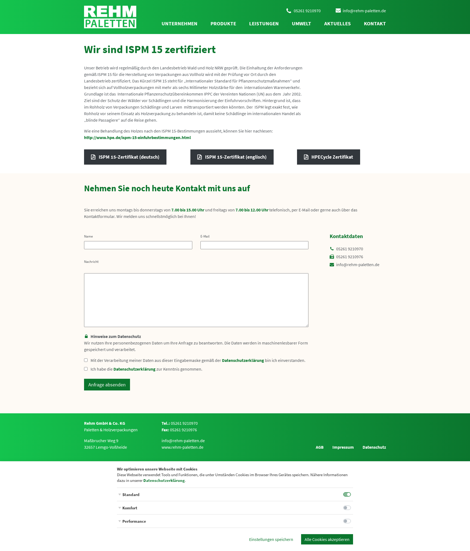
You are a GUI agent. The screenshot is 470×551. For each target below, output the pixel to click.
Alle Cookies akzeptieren (327, 539)
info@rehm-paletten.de (357, 264)
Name (88, 236)
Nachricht (91, 261)
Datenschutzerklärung (243, 360)
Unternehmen (179, 23)
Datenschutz (374, 447)
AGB (320, 447)
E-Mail (204, 236)
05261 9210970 (349, 248)
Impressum (343, 447)
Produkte (223, 23)
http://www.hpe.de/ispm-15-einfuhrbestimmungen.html (137, 137)
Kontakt (375, 23)
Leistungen (264, 23)
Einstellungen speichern (271, 539)
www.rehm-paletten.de (182, 447)
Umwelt (301, 23)
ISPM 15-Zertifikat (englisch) (236, 157)
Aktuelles (337, 23)
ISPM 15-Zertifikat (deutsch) (129, 157)
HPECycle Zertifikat (332, 157)
